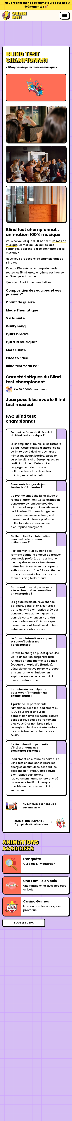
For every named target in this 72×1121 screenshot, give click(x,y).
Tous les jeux (24, 922)
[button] (36, 434)
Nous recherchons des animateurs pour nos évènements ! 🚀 (36, 4)
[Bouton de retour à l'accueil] (14, 15)
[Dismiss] (69, 3)
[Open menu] (65, 15)
